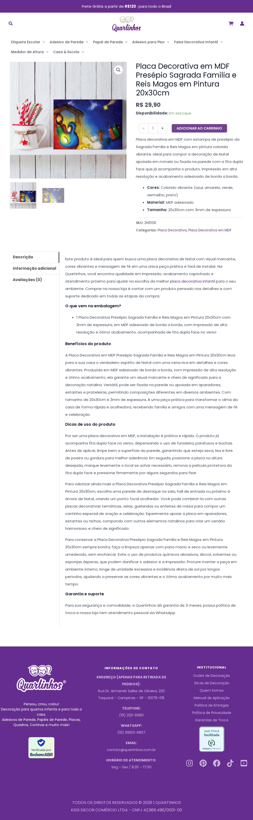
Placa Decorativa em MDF (210, 230)
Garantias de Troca (211, 720)
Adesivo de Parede (67, 42)
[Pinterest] (203, 763)
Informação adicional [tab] (34, 268)
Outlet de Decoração (211, 675)
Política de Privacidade (211, 712)
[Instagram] (189, 763)
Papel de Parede (108, 42)
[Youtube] (244, 763)
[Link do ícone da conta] (242, 23)
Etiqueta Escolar (25, 42)
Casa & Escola (66, 51)
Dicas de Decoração (211, 683)
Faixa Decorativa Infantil (196, 42)
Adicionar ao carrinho (199, 128)
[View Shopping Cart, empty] (231, 23)
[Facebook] (216, 763)
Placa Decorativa (172, 230)
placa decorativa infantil (192, 281)
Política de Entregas (212, 705)
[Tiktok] (230, 763)
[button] (11, 24)
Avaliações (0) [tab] (27, 279)
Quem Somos (212, 690)
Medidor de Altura (27, 51)
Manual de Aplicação (212, 697)
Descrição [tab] (23, 257)
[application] (42, 42)
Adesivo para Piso (148, 42)
